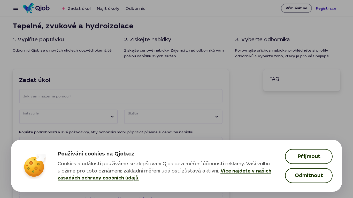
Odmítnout (309, 175)
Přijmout (308, 156)
